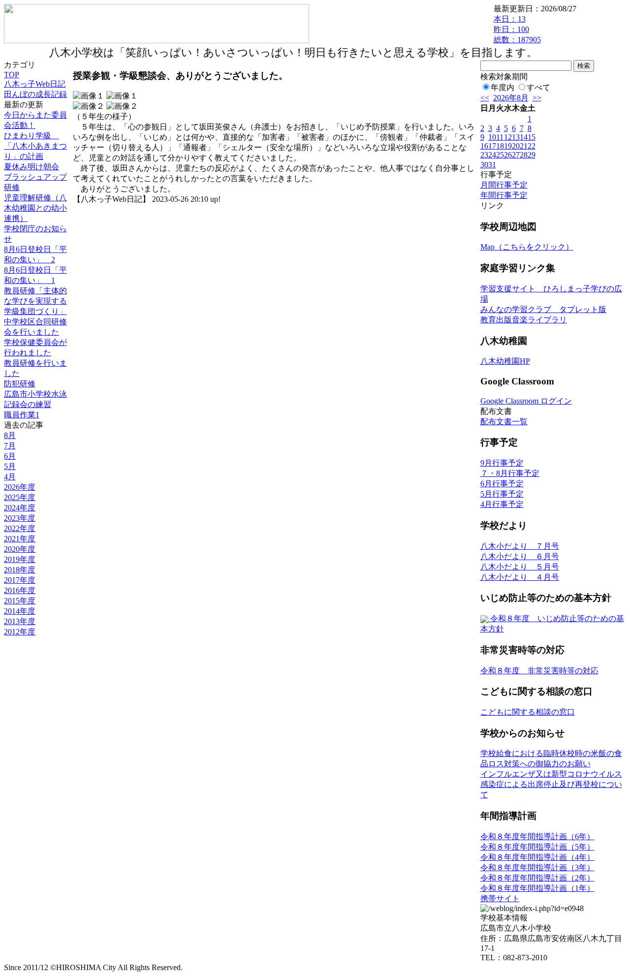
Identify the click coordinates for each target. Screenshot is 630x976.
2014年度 (19, 611)
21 (524, 146)
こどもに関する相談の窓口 (527, 712)
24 (492, 155)
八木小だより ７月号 (519, 546)
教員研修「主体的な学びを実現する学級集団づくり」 (35, 300)
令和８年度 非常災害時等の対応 (539, 670)
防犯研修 (19, 383)
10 (492, 137)
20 (516, 146)
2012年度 (19, 632)
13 (516, 137)
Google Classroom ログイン (526, 401)
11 (500, 137)
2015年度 (19, 601)
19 (508, 146)
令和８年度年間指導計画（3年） (537, 867)
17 (492, 146)
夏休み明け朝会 (31, 166)
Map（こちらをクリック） (526, 247)
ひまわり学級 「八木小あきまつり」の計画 (35, 145)
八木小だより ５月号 (519, 567)
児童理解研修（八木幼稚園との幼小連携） (35, 207)
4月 (10, 476)
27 (516, 155)
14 (524, 137)
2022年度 (19, 528)
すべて (538, 87)
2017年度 (19, 580)
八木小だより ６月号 (519, 556)
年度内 (502, 87)
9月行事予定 (502, 463)
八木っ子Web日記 (34, 84)
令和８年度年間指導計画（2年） (537, 878)
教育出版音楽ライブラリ (523, 319)
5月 (10, 466)
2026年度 (19, 487)
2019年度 (19, 559)
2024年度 (19, 508)
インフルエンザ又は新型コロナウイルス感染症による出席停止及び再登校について (551, 784)
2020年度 (19, 549)
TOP (11, 74)
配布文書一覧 (504, 421)
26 (508, 155)
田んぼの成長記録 (35, 94)
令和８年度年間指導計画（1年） (537, 888)
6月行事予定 (502, 483)
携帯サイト (500, 898)
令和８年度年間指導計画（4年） (537, 857)
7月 (10, 445)
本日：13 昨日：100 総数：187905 (517, 29)
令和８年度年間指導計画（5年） (537, 847)
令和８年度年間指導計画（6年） (537, 836)
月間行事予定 (504, 185)
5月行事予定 (502, 494)
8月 (10, 435)
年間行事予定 (504, 195)
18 (500, 146)
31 (492, 164)
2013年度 (19, 621)
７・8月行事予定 (509, 473)
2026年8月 (511, 98)
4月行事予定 (502, 504)
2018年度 (19, 570)
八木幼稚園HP (505, 361)
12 (508, 137)
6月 (10, 456)
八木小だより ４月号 (519, 577)
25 (500, 155)
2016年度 (19, 590)
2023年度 (19, 518)
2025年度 (19, 497)
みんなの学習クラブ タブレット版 (543, 309)
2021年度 (19, 539)
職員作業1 (21, 414)
